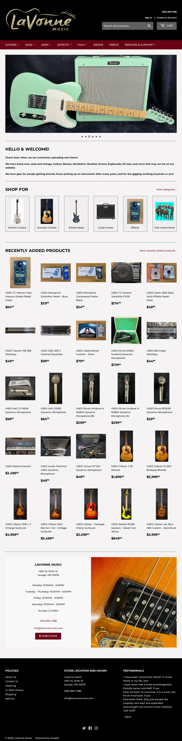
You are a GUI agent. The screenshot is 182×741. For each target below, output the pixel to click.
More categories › (166, 189)
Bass (29, 44)
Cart (169, 25)
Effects (63, 44)
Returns (10, 698)
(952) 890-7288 (48, 620)
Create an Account (167, 17)
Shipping (10, 694)
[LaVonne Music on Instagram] (96, 728)
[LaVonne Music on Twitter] (84, 728)
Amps (45, 44)
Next (171, 94)
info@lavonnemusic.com (48, 628)
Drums (98, 44)
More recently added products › (158, 250)
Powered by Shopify (47, 738)
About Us (10, 677)
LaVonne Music (23, 738)
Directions (49, 636)
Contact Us (11, 681)
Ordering (10, 685)
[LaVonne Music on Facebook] (90, 728)
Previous (11, 94)
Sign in (148, 17)
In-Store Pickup (14, 690)
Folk (81, 44)
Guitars (11, 44)
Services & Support (139, 44)
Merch (114, 44)
